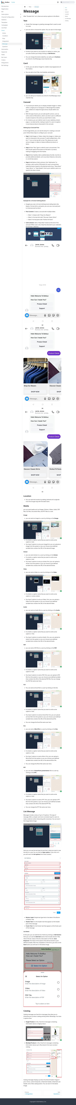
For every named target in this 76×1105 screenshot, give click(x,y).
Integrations (4, 62)
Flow (3, 38)
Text (66, 7)
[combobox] (67, 2)
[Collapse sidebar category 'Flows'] (20, 30)
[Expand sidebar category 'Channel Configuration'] (20, 17)
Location (67, 14)
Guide (13, 2)
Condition (5, 36)
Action (4, 33)
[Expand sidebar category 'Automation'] (20, 49)
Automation (4, 49)
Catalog (66, 20)
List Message (68, 18)
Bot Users (4, 57)
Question (5, 46)
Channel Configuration (7, 17)
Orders (3, 60)
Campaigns (4, 25)
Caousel (67, 12)
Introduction (5, 6)
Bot (2, 11)
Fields (3, 54)
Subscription (5, 14)
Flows (3, 30)
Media (66, 16)
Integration (5, 41)
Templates (4, 22)
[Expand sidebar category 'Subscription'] (20, 14)
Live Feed (4, 28)
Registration (4, 9)
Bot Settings (4, 65)
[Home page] (24, 7)
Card (66, 9)
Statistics (4, 20)
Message (4, 44)
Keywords (4, 52)
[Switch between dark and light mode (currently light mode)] (58, 2)
